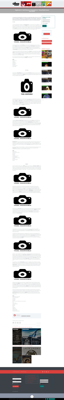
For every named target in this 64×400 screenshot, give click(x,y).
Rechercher (47, 33)
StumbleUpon (20, 323)
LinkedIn (18, 323)
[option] (26, 336)
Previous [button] (13, 336)
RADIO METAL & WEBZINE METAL (31, 377)
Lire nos (45, 23)
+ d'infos (30, 4)
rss (48, 0)
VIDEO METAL (14, 329)
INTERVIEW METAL (33, 337)
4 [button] (27, 344)
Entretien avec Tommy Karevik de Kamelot (46, 75)
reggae (41, 3)
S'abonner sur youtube (47, 43)
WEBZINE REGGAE (46, 62)
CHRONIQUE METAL (24, 329)
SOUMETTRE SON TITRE (16, 371)
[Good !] (27, 3)
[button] (49, 7)
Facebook (15, 323)
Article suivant (38, 325)
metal (31, 4)
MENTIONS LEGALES (23, 371)
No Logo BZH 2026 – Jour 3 (45, 67)
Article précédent (15, 325)
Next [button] (40, 336)
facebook (45, 0)
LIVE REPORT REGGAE (43, 62)
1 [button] (25, 344)
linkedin (47, 0)
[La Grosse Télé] (49, 0)
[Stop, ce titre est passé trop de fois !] (28, 3)
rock (21, 4)
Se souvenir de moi (15, 383)
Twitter (13, 323)
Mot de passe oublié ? (15, 388)
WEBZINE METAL (17, 329)
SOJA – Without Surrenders (45, 98)
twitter (44, 0)
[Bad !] (30, 3)
